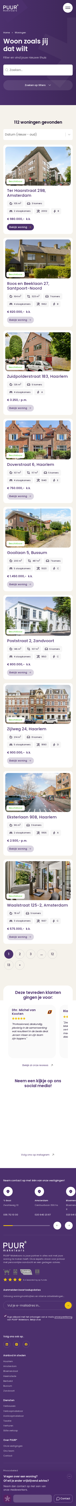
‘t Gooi (7, 1200)
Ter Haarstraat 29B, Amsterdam (26, 193)
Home (6, 32)
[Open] (68, 8)
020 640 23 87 (43, 1214)
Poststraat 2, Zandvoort (30, 641)
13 (8, 965)
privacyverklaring (63, 1317)
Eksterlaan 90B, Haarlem (32, 817)
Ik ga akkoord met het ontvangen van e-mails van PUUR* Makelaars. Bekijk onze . (40, 1318)
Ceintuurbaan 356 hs (46, 1205)
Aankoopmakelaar (13, 1415)
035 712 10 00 (10, 1214)
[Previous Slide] (57, 1225)
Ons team (8, 1450)
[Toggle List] (69, 134)
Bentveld (8, 1381)
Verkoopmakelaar (13, 1411)
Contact (7, 1455)
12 (52, 954)
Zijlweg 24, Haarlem (26, 729)
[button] (38, 85)
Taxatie (7, 1420)
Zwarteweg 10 (11, 1205)
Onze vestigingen (13, 1445)
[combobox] (34, 134)
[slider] (26, 1225)
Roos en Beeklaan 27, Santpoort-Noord (28, 286)
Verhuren (8, 1425)
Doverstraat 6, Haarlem (30, 464)
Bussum (7, 1385)
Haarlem (8, 1361)
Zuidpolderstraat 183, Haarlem (37, 376)
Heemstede (9, 1376)
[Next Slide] (69, 1225)
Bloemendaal (10, 1371)
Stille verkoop (10, 1430)
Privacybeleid (10, 1470)
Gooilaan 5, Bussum (27, 552)
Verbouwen (9, 1406)
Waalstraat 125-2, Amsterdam (37, 905)
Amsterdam (41, 1200)
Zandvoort (9, 1390)
